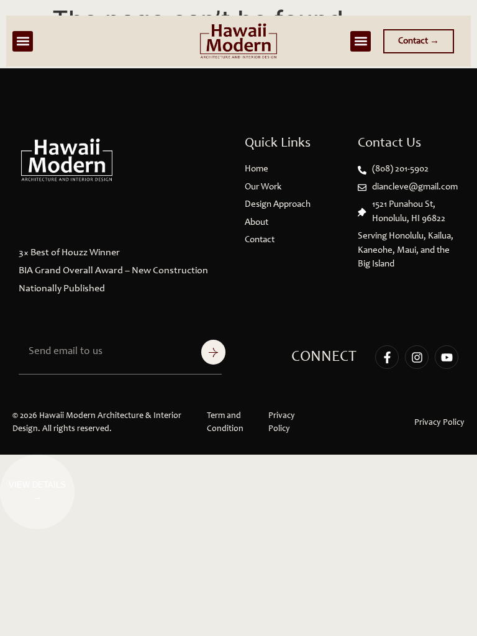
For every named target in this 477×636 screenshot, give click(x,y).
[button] (22, 41)
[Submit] (213, 352)
